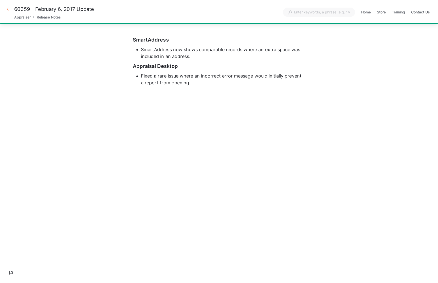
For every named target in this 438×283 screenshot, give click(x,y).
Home (366, 12)
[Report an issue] (10, 272)
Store (381, 12)
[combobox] (319, 12)
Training (398, 12)
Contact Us (420, 12)
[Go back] (8, 9)
